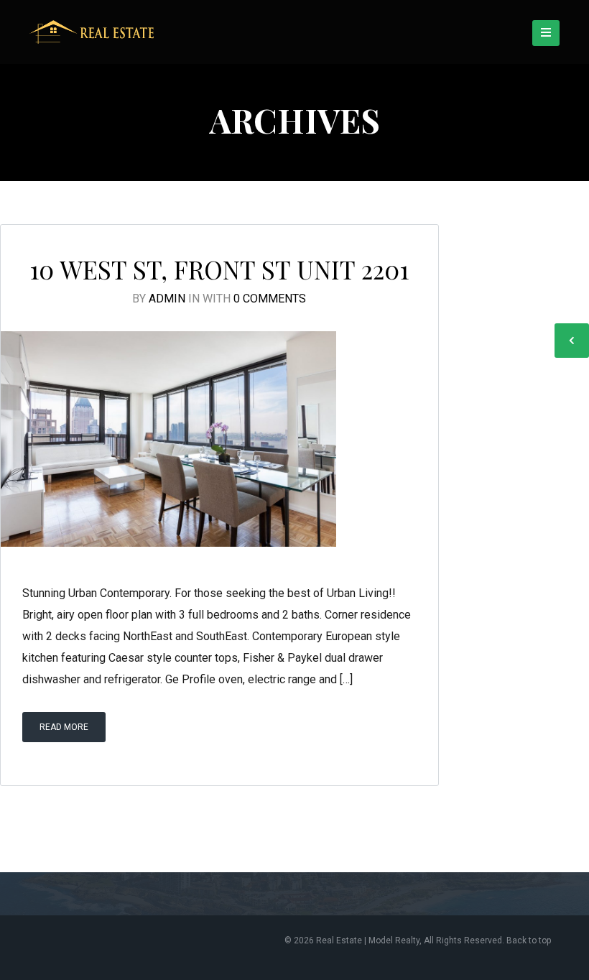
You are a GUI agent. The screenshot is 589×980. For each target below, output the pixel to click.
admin (167, 298)
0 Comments (269, 298)
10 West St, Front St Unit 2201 (219, 269)
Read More (64, 727)
